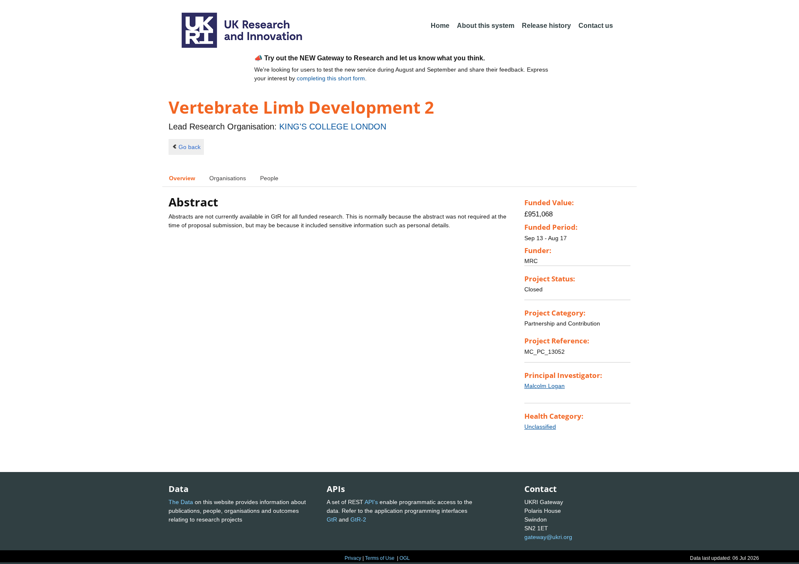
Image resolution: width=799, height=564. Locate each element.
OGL (405, 558)
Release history (546, 25)
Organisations (227, 178)
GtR (332, 519)
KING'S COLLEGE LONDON (332, 126)
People (269, 178)
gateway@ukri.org (548, 537)
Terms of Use (380, 558)
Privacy (353, 558)
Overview (182, 178)
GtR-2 (358, 519)
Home (440, 25)
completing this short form (331, 78)
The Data (181, 502)
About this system (485, 25)
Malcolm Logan (544, 386)
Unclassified (540, 426)
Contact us (595, 25)
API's (371, 502)
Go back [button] (190, 147)
